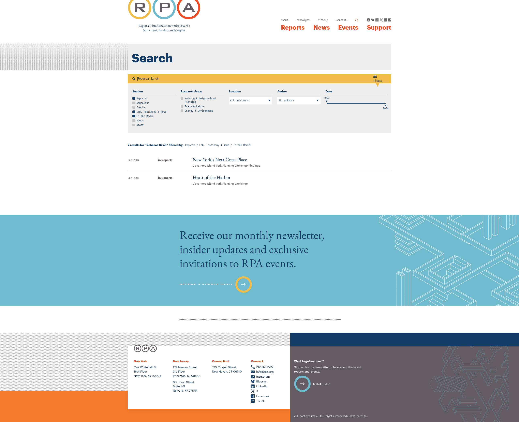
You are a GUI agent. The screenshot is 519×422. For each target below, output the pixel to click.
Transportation (195, 106)
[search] (357, 20)
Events (348, 27)
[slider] (326, 103)
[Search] (133, 78)
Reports (293, 27)
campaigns (303, 20)
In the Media (144, 116)
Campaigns (142, 103)
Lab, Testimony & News (151, 112)
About (140, 120)
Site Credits (358, 416)
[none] (259, 260)
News (321, 27)
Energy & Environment (199, 110)
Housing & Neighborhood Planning (200, 100)
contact (341, 20)
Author (282, 91)
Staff (140, 125)
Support (379, 27)
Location (235, 91)
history (323, 20)
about (284, 20)
